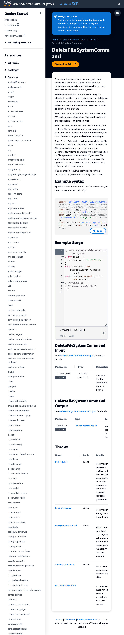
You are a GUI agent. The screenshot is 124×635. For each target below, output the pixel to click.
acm (10, 125)
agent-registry (15, 135)
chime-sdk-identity (17, 400)
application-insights (18, 222)
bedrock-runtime (16, 366)
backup (11, 290)
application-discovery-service (22, 218)
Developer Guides (13, 35)
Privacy (59, 619)
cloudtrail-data (15, 483)
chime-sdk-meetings (18, 410)
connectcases (14, 619)
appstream (13, 242)
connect (12, 599)
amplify (12, 154)
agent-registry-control (19, 140)
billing (11, 371)
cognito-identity (16, 560)
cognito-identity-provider (21, 565)
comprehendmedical (18, 580)
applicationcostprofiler (19, 232)
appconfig (13, 188)
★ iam (11, 96)
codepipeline (14, 546)
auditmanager (15, 271)
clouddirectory (15, 444)
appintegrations (16, 208)
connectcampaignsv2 (18, 614)
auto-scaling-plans (17, 281)
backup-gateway (16, 295)
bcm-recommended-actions (22, 324)
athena (11, 266)
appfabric (12, 198)
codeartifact (14, 502)
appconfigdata (15, 193)
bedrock (12, 329)
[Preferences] (104, 333)
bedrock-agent (15, 334)
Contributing (11, 30)
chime (11, 396)
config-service (15, 594)
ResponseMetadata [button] (86, 425)
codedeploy (14, 526)
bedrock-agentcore (17, 344)
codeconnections (16, 522)
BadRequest (61, 461)
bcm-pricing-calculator (19, 319)
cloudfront (13, 449)
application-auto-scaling (20, 213)
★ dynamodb (14, 87)
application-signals (17, 227)
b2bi (10, 285)
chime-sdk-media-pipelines (22, 405)
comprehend (14, 575)
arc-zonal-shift (15, 256)
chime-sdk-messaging (19, 415)
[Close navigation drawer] (40, 13)
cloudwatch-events (17, 493)
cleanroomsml (15, 430)
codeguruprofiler (16, 541)
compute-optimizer (18, 585)
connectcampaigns (17, 609)
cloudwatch (13, 488)
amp (10, 150)
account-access (15, 121)
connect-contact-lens (19, 604)
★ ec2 (11, 91)
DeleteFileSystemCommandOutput (77, 411)
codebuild (13, 507)
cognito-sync (14, 570)
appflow (12, 203)
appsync (12, 247)
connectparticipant (17, 628)
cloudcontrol (14, 439)
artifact (11, 261)
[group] (81, 287)
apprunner (13, 237)
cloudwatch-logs (16, 497)
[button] (119, 3)
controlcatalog (15, 633)
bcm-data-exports (17, 314)
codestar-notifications (19, 556)
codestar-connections (19, 551)
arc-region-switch (17, 251)
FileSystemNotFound (66, 525)
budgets (12, 386)
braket (11, 381)
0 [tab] (64, 335)
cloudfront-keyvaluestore (21, 454)
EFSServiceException (65, 585)
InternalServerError (65, 564)
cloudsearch (14, 468)
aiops (10, 145)
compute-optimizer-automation (24, 589)
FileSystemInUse (63, 507)
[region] (81, 379)
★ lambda (13, 101)
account (12, 116)
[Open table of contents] (117, 13)
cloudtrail (12, 478)
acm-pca (12, 130)
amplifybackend (16, 159)
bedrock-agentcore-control (21, 348)
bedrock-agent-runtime (20, 339)
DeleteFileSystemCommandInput (76, 355)
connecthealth (15, 623)
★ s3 (10, 106)
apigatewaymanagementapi (22, 174)
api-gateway (14, 169)
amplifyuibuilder (16, 164)
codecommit (14, 517)
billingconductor (16, 376)
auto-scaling (14, 276)
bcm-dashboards (16, 310)
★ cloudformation (17, 82)
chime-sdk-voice (16, 420)
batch (10, 305)
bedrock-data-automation (21, 353)
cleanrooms (14, 425)
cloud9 (11, 434)
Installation (10, 25)
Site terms (69, 619)
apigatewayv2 (15, 179)
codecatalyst (14, 512)
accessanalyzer (15, 111)
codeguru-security (17, 536)
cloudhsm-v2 (14, 463)
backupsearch (14, 300)
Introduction (11, 19)
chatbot (12, 391)
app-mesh (13, 184)
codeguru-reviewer (17, 531)
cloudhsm (13, 459)
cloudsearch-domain (18, 473)
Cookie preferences (87, 619)
